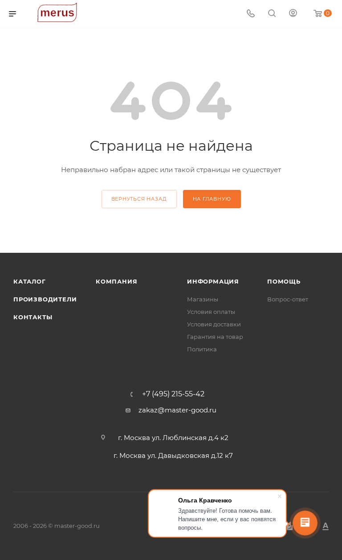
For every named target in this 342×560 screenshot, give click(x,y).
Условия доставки (214, 324)
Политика (202, 349)
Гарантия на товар (215, 336)
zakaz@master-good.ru (177, 410)
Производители (45, 299)
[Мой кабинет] (293, 14)
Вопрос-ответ (287, 299)
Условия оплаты (211, 311)
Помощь (284, 281)
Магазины (202, 299)
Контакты (32, 317)
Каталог (29, 281)
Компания (116, 281)
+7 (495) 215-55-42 (173, 394)
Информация (213, 281)
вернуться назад (139, 199)
